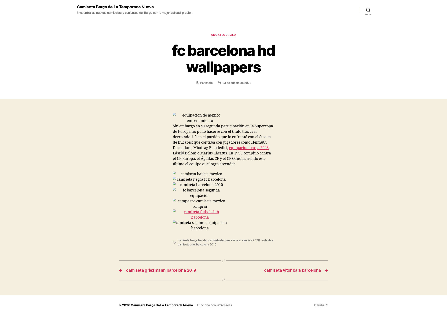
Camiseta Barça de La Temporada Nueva (115, 7)
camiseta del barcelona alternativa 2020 (234, 240)
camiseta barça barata (192, 240)
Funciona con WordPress (214, 305)
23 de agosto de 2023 (236, 83)
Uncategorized (223, 35)
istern (208, 83)
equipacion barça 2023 (249, 148)
